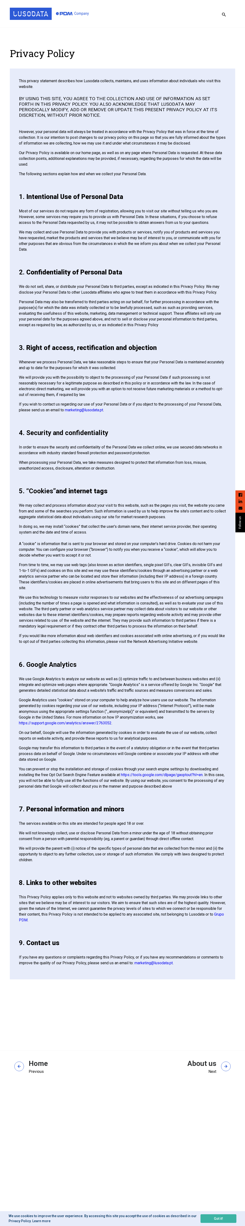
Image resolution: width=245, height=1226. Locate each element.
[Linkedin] (240, 501)
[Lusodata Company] (49, 14)
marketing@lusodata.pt (84, 410)
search (224, 14)
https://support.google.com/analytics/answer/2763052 (65, 723)
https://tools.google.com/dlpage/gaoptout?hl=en (162, 775)
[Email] (240, 507)
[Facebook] (240, 494)
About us (201, 1063)
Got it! (218, 1218)
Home (38, 1063)
